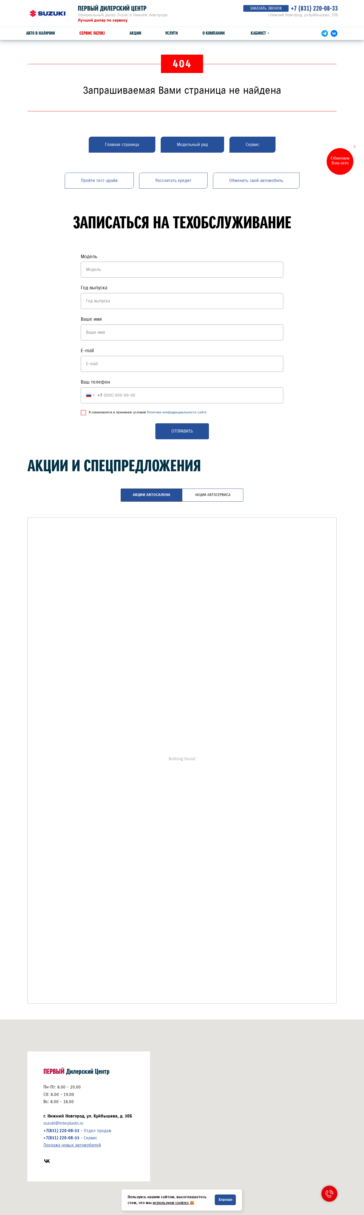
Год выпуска (94, 288)
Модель (89, 256)
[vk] (47, 1161)
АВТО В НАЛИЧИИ (40, 33)
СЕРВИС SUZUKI (92, 33)
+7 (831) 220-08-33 (314, 8)
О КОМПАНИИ (214, 33)
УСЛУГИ (171, 33)
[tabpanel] (182, 764)
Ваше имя (91, 319)
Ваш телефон (95, 382)
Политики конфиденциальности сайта (177, 412)
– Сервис (70, 1137)
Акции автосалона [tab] (151, 495)
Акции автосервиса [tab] (212, 495)
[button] (266, 8)
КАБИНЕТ (258, 33)
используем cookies (171, 1203)
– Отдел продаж (77, 1130)
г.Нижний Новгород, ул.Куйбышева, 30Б (303, 15)
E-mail (87, 350)
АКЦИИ (135, 33)
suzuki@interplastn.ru (63, 1123)
